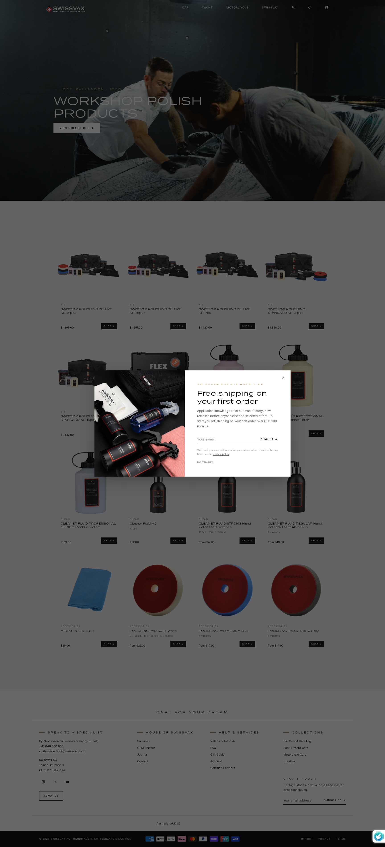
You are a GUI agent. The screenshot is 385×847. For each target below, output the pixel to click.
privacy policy (221, 454)
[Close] (283, 378)
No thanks (205, 462)
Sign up (267, 439)
